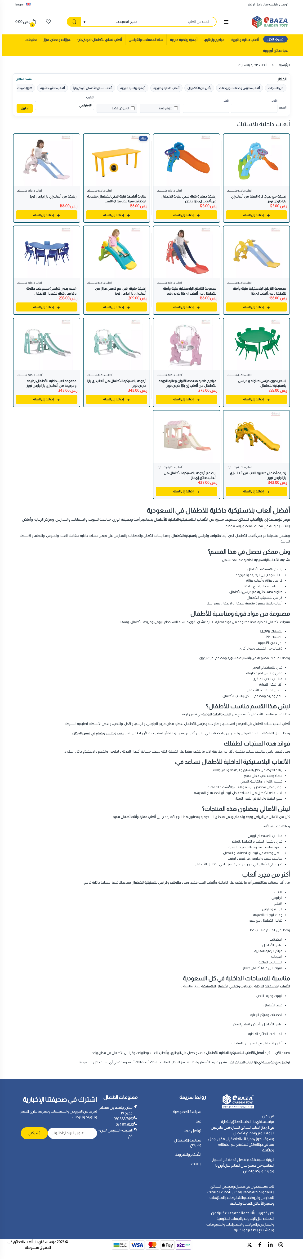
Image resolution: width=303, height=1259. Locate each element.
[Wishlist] (48, 22)
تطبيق (24, 108)
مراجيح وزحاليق (214, 40)
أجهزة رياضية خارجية (183, 40)
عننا (198, 1121)
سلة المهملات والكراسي (146, 40)
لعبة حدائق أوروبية (275, 50)
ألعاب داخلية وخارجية (245, 40)
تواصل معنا (192, 1131)
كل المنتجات (275, 88)
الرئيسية (284, 65)
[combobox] (178, 22)
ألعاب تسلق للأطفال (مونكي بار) (99, 40)
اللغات (196, 1164)
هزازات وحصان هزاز (57, 40)
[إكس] (249, 1244)
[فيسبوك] (260, 1244)
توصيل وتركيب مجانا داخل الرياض (267, 4)
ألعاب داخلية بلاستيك (240, 190)
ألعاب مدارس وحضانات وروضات (239, 88)
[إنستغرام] (280, 1244)
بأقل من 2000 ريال (199, 88)
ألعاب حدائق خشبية (52, 88)
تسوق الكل (275, 39)
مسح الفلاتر (24, 79)
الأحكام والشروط (188, 1154)
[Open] (226, 22)
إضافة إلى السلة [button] (253, 215)
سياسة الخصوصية (187, 1112)
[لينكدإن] (270, 1244)
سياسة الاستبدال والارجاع (187, 1142)
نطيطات (31, 40)
